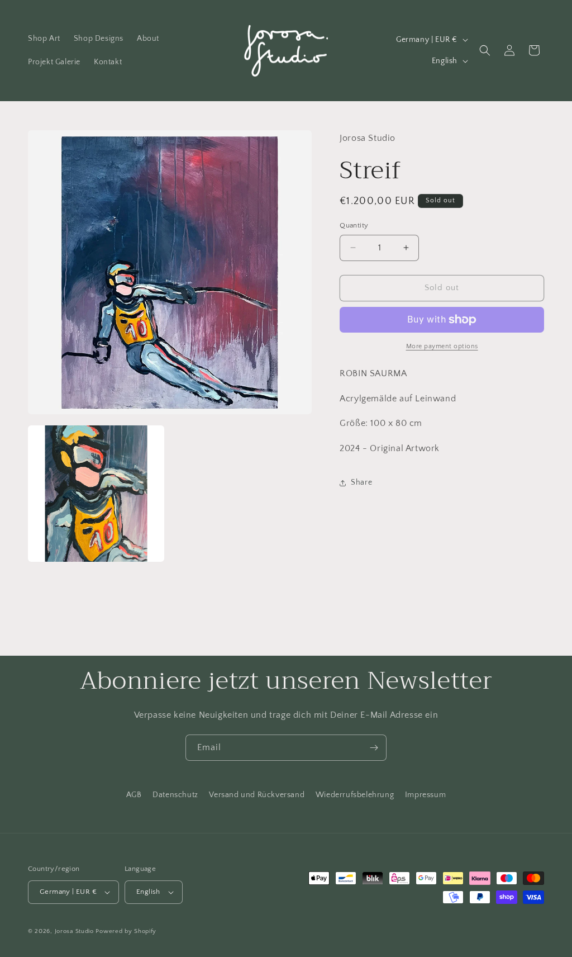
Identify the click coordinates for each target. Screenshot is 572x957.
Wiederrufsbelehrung (355, 794)
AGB (134, 794)
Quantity (354, 225)
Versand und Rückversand (256, 794)
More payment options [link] (442, 346)
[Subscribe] (373, 748)
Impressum (425, 794)
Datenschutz (175, 794)
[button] (485, 50)
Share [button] (361, 482)
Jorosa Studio (74, 931)
